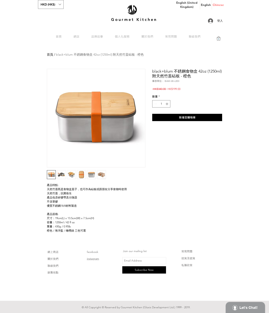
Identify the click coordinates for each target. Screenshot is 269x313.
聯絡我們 (52, 266)
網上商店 (52, 252)
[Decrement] (155, 103)
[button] (51, 4)
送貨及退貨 (188, 258)
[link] (218, 38)
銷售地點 (52, 272)
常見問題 (186, 251)
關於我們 (52, 259)
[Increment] (167, 103)
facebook (92, 252)
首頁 (50, 54)
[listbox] (51, 4)
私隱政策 (186, 265)
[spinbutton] (161, 103)
